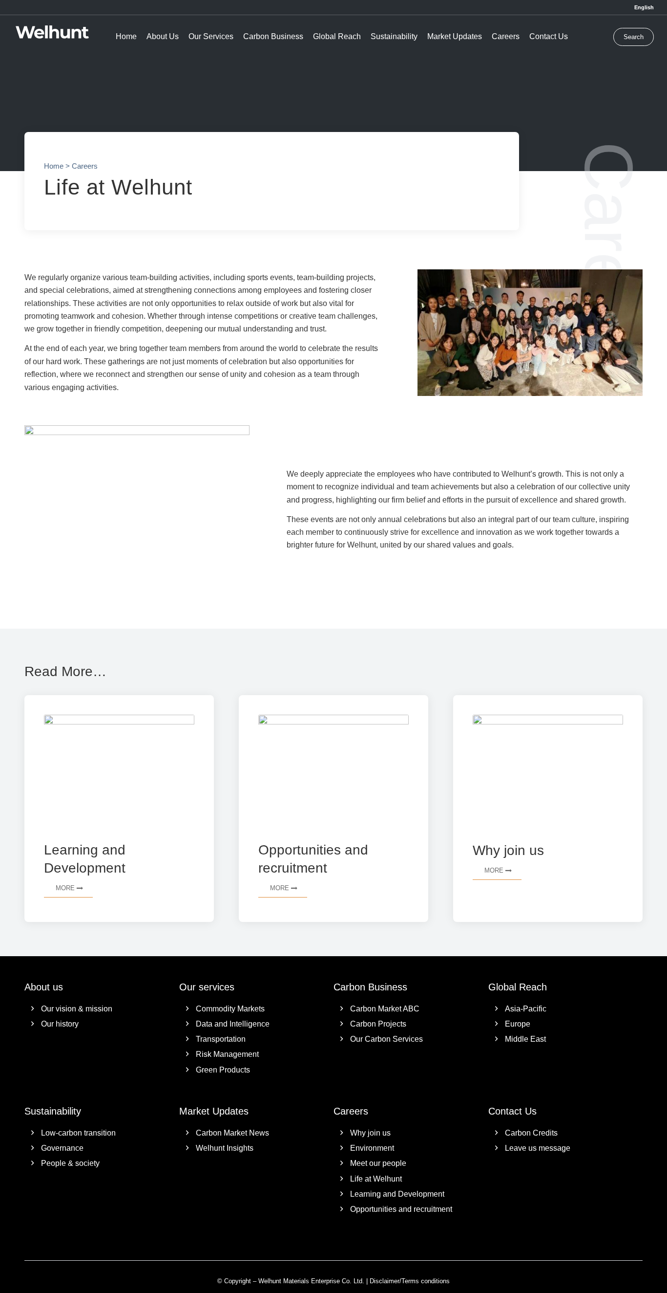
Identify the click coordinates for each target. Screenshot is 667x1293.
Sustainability (394, 36)
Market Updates (454, 36)
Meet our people (378, 1163)
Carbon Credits (531, 1133)
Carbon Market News (232, 1133)
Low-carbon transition (78, 1133)
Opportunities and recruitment (401, 1209)
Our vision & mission (76, 1009)
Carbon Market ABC (384, 1009)
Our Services (210, 36)
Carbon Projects (378, 1024)
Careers (506, 36)
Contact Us (548, 36)
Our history (60, 1024)
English (644, 7)
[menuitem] (641, 7)
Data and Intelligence (233, 1024)
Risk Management (227, 1054)
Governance (62, 1148)
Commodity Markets (230, 1009)
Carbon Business (273, 36)
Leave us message (537, 1148)
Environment (372, 1148)
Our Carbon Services (386, 1039)
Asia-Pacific (525, 1009)
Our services (206, 987)
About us (43, 987)
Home (126, 36)
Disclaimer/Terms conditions (410, 1281)
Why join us (370, 1133)
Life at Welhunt (376, 1179)
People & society (70, 1163)
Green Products (223, 1070)
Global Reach (337, 36)
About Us (162, 36)
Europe (517, 1024)
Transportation (221, 1039)
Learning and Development (397, 1194)
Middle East (525, 1039)
